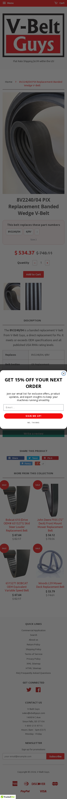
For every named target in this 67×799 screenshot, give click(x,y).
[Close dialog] (64, 373)
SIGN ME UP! (34, 416)
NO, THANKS (33, 423)
